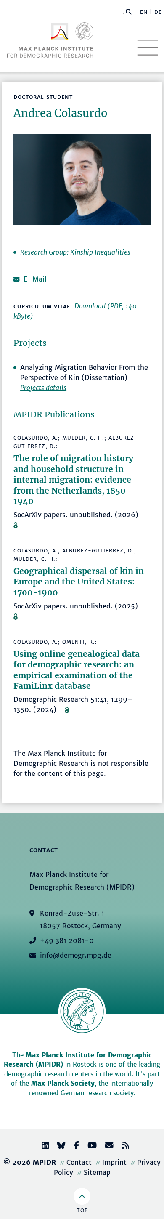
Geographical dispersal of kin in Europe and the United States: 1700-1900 (78, 582)
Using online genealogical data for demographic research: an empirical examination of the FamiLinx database (76, 670)
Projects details (43, 387)
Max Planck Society (63, 1083)
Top (82, 1210)
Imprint (114, 1162)
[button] (129, 11)
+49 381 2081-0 (67, 940)
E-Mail (35, 279)
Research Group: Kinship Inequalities (75, 252)
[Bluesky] (58, 1146)
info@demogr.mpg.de (75, 955)
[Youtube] (89, 1146)
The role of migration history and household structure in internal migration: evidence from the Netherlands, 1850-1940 (73, 479)
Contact (79, 1162)
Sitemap (97, 1172)
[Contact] (106, 1146)
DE (158, 12)
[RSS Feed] (122, 1146)
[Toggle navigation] (147, 47)
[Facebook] (73, 1146)
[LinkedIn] (42, 1146)
